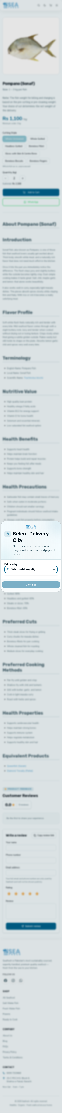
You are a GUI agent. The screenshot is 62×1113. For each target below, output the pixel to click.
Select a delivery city (23, 569)
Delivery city (10, 564)
